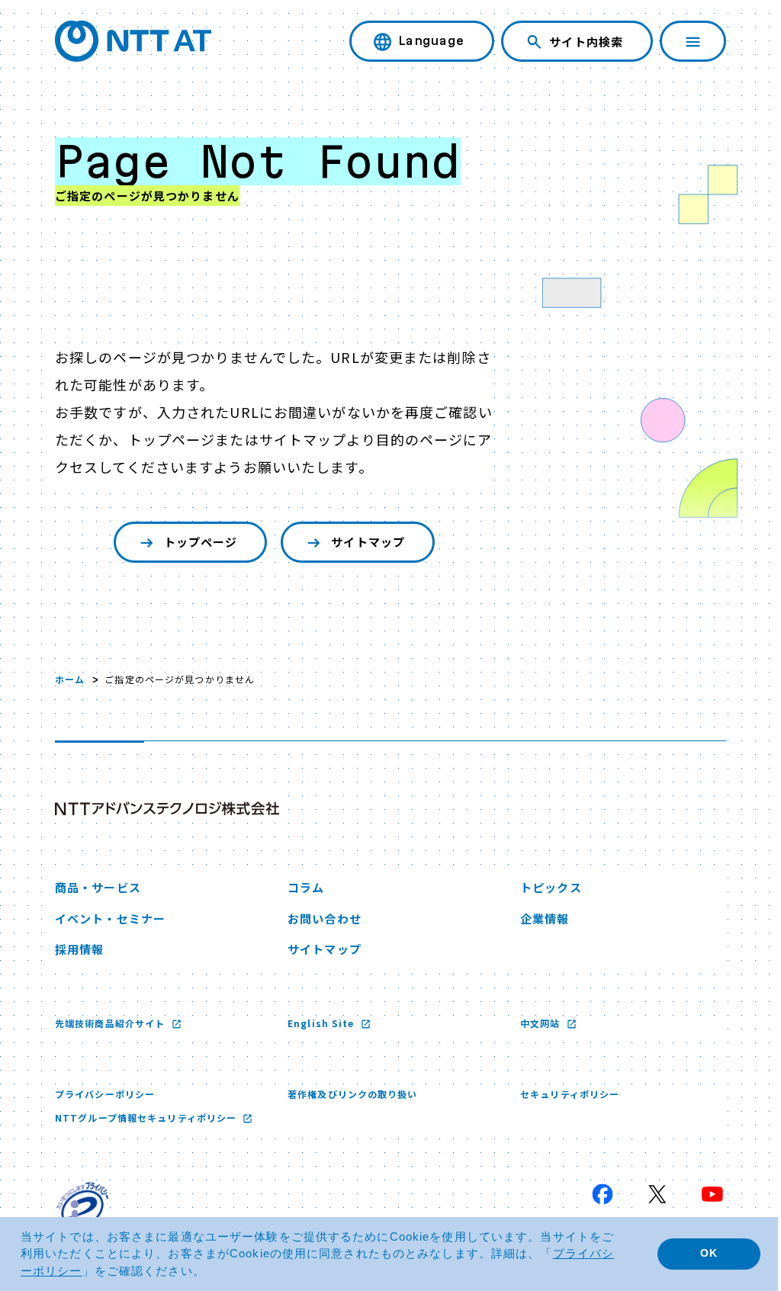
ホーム (70, 679)
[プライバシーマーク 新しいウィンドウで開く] (82, 1207)
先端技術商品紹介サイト (111, 1022)
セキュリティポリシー (562, 1093)
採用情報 (79, 949)
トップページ (197, 542)
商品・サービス (98, 887)
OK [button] (697, 1253)
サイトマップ (364, 542)
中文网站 (534, 1022)
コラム (302, 887)
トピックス (543, 887)
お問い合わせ (321, 918)
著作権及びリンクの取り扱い (349, 1093)
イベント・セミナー (110, 918)
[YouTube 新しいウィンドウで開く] (701, 1194)
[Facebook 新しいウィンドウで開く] (591, 1194)
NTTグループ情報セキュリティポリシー (147, 1117)
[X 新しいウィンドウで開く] (646, 1194)
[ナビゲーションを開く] (681, 41)
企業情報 (537, 918)
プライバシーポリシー (105, 1093)
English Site (319, 1022)
